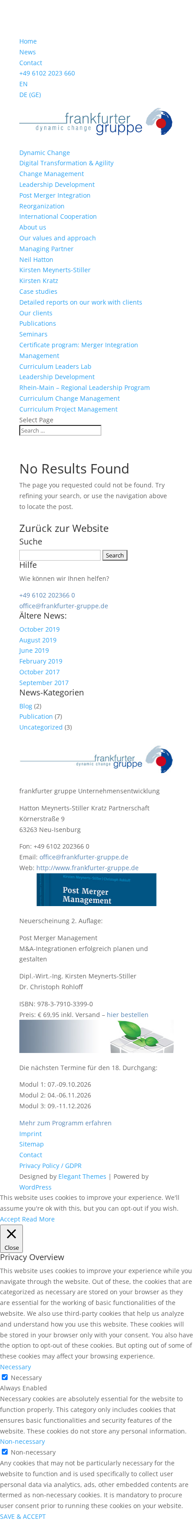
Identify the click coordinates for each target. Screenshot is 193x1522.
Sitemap (31, 1144)
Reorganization (42, 206)
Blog (25, 706)
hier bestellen (128, 1014)
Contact (30, 62)
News (27, 52)
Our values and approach (57, 238)
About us (32, 227)
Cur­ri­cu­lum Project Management (68, 409)
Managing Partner (46, 248)
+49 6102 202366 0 (47, 595)
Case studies (38, 291)
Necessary (26, 1377)
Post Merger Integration (55, 195)
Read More (38, 1219)
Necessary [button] (15, 1367)
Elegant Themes (82, 1176)
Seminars (33, 334)
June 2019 (34, 650)
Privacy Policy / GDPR (50, 1165)
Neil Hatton (36, 259)
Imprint (30, 1133)
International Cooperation (58, 216)
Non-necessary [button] (22, 1441)
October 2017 (39, 672)
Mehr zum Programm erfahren (65, 1123)
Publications (37, 323)
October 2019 (39, 629)
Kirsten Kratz (38, 280)
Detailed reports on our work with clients (80, 302)
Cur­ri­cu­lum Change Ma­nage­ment (69, 398)
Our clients (36, 313)
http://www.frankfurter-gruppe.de (87, 867)
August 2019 (38, 640)
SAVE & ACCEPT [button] (23, 1516)
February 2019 (40, 661)
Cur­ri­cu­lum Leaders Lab (55, 366)
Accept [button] (10, 1219)
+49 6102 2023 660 (47, 73)
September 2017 (44, 682)
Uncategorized (41, 727)
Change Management (51, 173)
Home (28, 41)
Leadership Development (57, 184)
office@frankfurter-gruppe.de (63, 606)
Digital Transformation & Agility (66, 163)
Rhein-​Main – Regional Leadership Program (84, 387)
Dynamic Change (44, 152)
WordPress (35, 1187)
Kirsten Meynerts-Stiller (55, 269)
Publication (36, 716)
